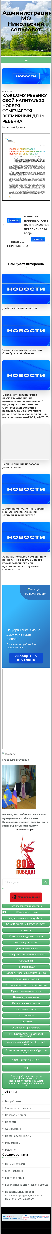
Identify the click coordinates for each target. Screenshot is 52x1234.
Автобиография (25, 829)
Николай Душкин (15, 127)
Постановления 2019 (18, 1135)
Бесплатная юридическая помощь (27, 1184)
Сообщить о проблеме (26, 658)
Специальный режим (29, 897)
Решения (10, 1149)
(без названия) (14, 1170)
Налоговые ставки (16, 1115)
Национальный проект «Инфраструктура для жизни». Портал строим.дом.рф (24, 1195)
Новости (7, 91)
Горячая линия (14, 1177)
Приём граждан (15, 1164)
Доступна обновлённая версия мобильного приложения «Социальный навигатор (23, 511)
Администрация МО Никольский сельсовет (27, 21)
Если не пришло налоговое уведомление (21, 466)
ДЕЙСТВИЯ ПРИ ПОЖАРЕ (19, 308)
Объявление (13, 1128)
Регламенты (12, 1142)
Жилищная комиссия (18, 1108)
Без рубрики (13, 1101)
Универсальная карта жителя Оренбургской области (22, 352)
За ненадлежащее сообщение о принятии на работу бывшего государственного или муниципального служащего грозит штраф (24, 563)
